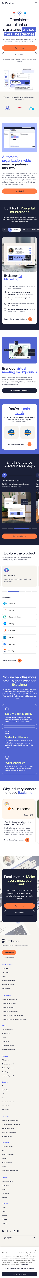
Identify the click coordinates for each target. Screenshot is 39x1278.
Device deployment (8, 1068)
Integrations (6, 1033)
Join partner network (8, 980)
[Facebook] (3, 1231)
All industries (6, 1110)
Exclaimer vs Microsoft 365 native (12, 1015)
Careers (4, 1215)
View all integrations (9, 660)
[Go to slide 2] (10, 528)
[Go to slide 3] (17, 528)
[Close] (35, 1251)
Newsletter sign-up (8, 984)
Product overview (7, 1029)
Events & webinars (8, 1154)
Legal (4, 1189)
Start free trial (19, 48)
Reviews (4, 1223)
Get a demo (5, 972)
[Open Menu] (36, 3)
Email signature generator (10, 1170)
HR (3, 1094)
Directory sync (6, 1072)
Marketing (14, 230)
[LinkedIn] (14, 1231)
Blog (3, 1150)
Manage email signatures (10, 1120)
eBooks (4, 1158)
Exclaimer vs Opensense (10, 1011)
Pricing (4, 976)
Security (4, 1037)
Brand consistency (8, 1128)
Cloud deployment (8, 1064)
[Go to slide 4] (28, 528)
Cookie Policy (24, 1264)
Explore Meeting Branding (19, 390)
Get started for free (19, 536)
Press (4, 1211)
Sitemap (4, 1197)
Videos (4, 1166)
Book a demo (19, 55)
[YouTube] (17, 1231)
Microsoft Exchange (8, 1049)
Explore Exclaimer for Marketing (15, 319)
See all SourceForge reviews (14, 840)
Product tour (6, 988)
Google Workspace (8, 1045)
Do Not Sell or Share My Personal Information (19, 1268)
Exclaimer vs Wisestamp (9, 999)
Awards (4, 1219)
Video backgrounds (8, 1076)
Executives (5, 1106)
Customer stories (7, 1146)
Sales (25, 230)
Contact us (5, 1185)
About (4, 1207)
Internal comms (7, 1136)
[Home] (8, 3)
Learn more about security (17, 444)
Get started (19, 191)
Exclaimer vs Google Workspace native (14, 1019)
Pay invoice (5, 1193)
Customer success (8, 1102)
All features (5, 1060)
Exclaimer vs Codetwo (9, 1003)
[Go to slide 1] (4, 528)
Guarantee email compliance (11, 1124)
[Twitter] (10, 1231)
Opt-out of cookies (19, 1274)
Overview (5, 968)
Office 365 (5, 1041)
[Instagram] (7, 1231)
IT (5, 230)
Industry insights (7, 1162)
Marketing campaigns (9, 1132)
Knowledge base (7, 1181)
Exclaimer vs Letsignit (9, 1007)
